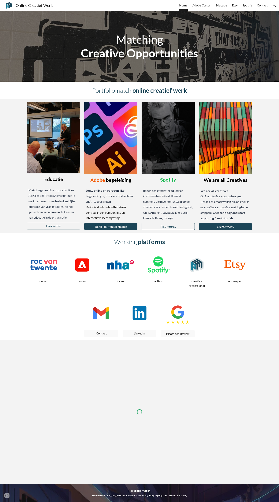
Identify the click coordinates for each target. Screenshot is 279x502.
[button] (274, 5)
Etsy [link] (235, 5)
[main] (139, 46)
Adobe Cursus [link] (201, 5)
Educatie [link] (221, 5)
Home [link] (183, 5)
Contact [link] (262, 5)
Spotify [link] (247, 5)
